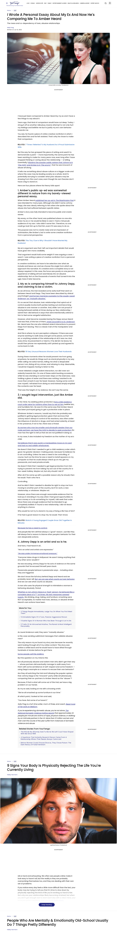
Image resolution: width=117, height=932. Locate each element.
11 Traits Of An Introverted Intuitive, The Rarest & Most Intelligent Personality (46, 625)
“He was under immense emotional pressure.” (37, 553)
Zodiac (32, 3)
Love (28, 3)
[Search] (105, 3)
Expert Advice (95, 3)
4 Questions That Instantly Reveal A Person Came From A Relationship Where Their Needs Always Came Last (44, 738)
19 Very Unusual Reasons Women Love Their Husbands (48, 351)
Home (9, 10)
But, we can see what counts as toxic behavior (55, 579)
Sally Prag (10, 27)
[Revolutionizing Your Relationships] (15, 3)
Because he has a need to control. (32, 528)
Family (50, 3)
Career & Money (85, 3)
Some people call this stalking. (31, 654)
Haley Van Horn (12, 775)
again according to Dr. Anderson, (61, 321)
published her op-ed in (54, 200)
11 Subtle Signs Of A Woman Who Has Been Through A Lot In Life (46, 621)
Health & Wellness (73, 3)
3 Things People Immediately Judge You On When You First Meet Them (46, 612)
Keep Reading (47, 905)
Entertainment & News (60, 3)
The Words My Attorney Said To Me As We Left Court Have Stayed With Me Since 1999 (47, 733)
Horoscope (39, 3)
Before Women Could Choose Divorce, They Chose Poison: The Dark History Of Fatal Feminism (46, 743)
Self (45, 3)
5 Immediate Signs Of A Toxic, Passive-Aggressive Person (44, 617)
